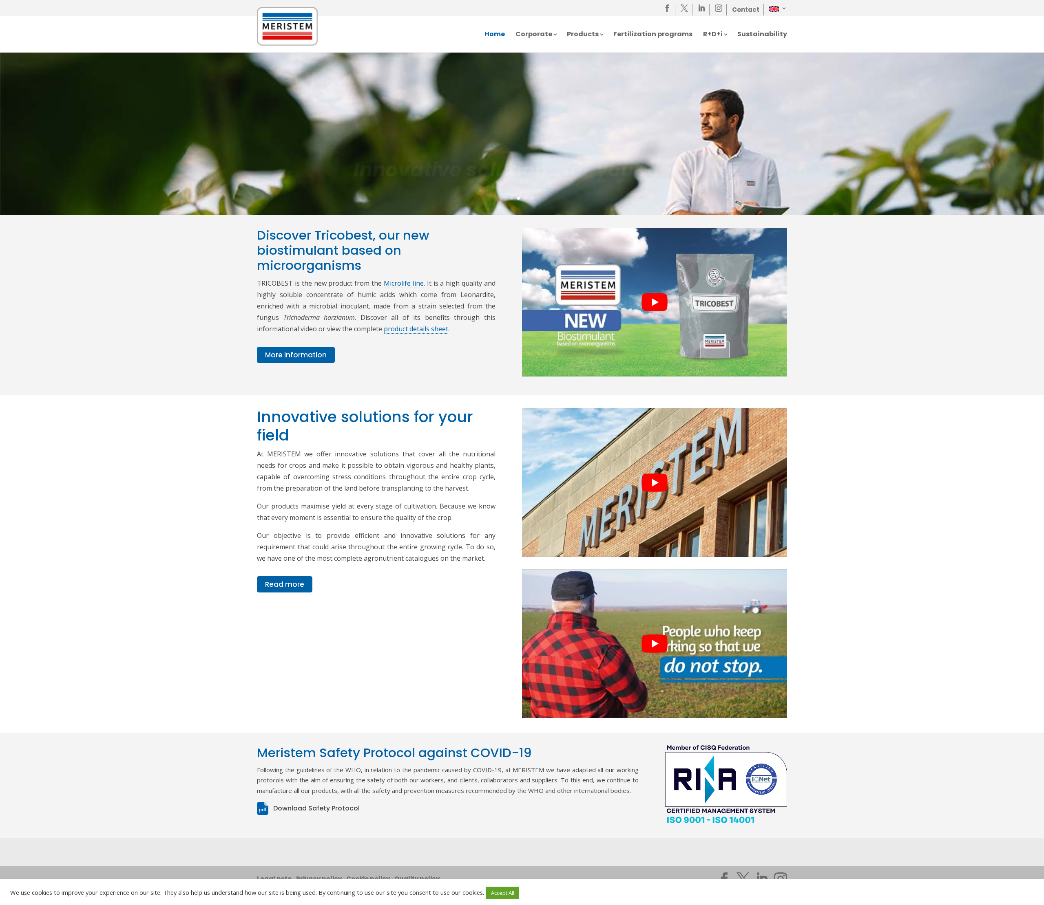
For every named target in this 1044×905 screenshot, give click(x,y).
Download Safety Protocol (316, 808)
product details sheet (416, 328)
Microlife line (404, 283)
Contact (745, 9)
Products (583, 35)
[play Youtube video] (654, 302)
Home (494, 35)
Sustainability (762, 35)
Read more (284, 584)
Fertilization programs (652, 35)
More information (296, 355)
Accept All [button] (502, 892)
